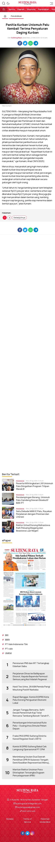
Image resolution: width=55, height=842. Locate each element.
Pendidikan (16, 16)
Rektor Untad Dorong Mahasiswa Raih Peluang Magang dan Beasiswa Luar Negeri (33, 528)
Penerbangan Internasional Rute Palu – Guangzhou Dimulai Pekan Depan (30, 725)
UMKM (8, 653)
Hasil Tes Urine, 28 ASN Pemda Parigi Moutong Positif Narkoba (31, 688)
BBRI (7, 639)
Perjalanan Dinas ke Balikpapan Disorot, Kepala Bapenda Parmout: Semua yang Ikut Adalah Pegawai (30, 676)
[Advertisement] (27, 353)
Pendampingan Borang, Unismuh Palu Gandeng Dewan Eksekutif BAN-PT (33, 500)
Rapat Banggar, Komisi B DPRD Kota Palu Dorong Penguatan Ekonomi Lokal (31, 699)
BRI (6, 635)
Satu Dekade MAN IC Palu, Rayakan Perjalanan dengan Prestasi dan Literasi (34, 514)
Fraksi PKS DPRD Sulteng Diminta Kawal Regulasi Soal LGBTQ (29, 737)
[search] (3, 3)
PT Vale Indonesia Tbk (16, 644)
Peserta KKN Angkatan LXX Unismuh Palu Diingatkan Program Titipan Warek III (34, 486)
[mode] (8, 3)
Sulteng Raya (16, 38)
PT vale (9, 648)
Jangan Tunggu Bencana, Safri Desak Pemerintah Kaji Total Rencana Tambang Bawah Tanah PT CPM (31, 712)
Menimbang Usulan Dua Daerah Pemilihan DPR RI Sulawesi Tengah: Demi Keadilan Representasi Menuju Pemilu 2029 (31, 759)
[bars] (50, 3)
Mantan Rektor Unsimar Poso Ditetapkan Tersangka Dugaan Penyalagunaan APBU (28, 772)
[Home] (3, 9)
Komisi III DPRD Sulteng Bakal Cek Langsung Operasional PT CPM (29, 748)
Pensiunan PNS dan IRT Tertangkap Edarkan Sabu (31, 665)
